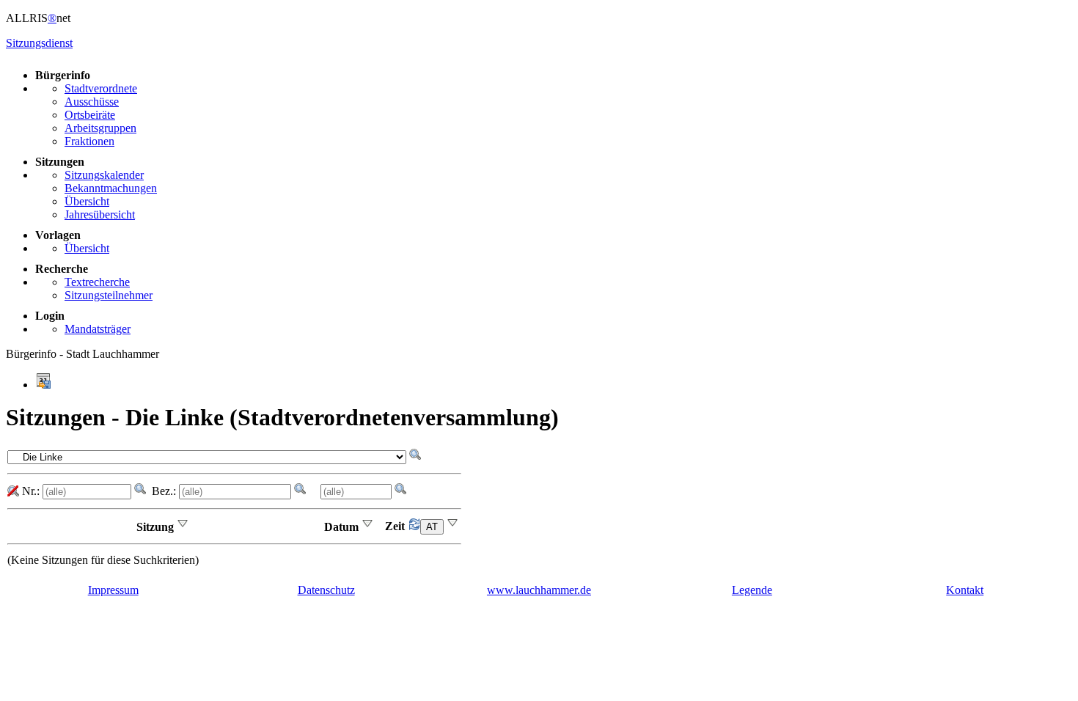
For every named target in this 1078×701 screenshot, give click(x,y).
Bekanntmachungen (111, 188)
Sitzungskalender (104, 175)
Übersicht (87, 201)
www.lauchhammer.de (539, 590)
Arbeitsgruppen (100, 128)
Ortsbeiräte (90, 115)
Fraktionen (89, 141)
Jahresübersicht (100, 214)
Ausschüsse (92, 101)
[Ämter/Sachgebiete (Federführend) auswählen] (426, 526)
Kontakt (964, 590)
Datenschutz (326, 590)
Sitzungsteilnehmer (109, 295)
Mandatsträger (98, 329)
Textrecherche (97, 282)
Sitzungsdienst (39, 43)
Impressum (113, 590)
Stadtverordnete (101, 88)
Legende (752, 590)
